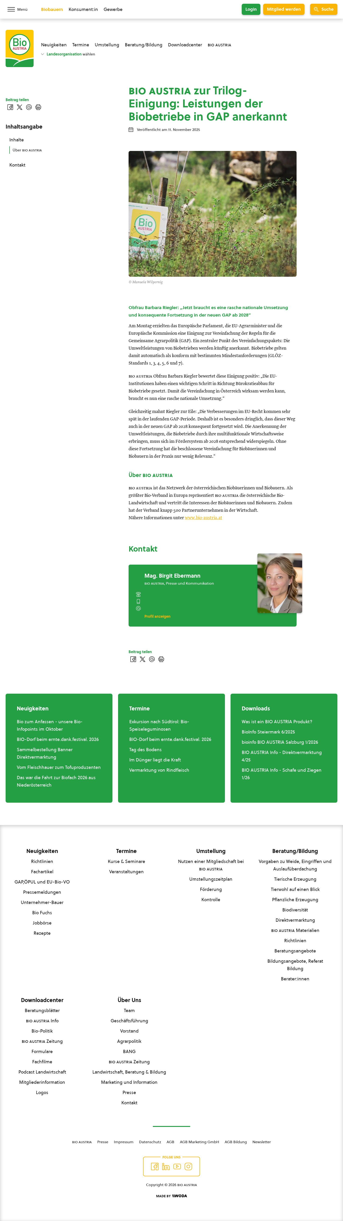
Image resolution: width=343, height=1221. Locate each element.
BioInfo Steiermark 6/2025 (268, 732)
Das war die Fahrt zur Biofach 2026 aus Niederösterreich (56, 781)
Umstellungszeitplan (210, 879)
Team (129, 1010)
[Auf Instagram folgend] (188, 1166)
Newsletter (261, 1141)
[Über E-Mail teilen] (152, 659)
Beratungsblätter (42, 1010)
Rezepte (42, 933)
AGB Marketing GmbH (199, 1141)
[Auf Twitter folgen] (166, 1166)
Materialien (295, 930)
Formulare (42, 1051)
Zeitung (42, 1041)
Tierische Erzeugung (295, 879)
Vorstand (129, 1031)
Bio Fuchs (42, 913)
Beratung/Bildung (143, 45)
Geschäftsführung (129, 1021)
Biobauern (52, 9)
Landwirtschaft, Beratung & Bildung (129, 1072)
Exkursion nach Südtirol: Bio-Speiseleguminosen (159, 725)
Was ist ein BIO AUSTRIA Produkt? (277, 722)
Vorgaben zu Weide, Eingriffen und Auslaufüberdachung (295, 865)
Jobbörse (42, 923)
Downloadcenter (185, 45)
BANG (129, 1051)
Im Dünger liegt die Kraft (155, 760)
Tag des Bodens (145, 750)
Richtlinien (42, 861)
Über (27, 150)
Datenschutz (150, 1141)
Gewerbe (113, 9)
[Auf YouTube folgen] (177, 1166)
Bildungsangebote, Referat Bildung (295, 965)
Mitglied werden (284, 9)
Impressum (123, 1141)
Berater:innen (295, 979)
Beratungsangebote (295, 951)
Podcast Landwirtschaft (42, 1072)
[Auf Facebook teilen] (133, 659)
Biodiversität (295, 910)
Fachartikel (42, 872)
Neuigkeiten (54, 45)
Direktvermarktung (295, 920)
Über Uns (129, 1000)
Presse (129, 1092)
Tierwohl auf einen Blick (295, 889)
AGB (170, 1141)
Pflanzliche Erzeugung (295, 900)
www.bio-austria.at (203, 518)
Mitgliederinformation (42, 1082)
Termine (80, 45)
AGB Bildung (236, 1141)
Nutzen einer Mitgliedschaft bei (211, 865)
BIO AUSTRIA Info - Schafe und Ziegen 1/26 (282, 774)
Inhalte (16, 140)
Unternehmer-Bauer (42, 902)
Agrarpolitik (129, 1041)
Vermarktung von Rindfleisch (159, 770)
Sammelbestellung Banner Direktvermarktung (45, 753)
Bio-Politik (42, 1031)
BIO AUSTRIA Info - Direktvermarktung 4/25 (282, 756)
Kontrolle (210, 900)
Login (251, 9)
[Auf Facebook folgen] (154, 1166)
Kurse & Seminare (126, 861)
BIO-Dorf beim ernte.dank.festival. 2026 (58, 739)
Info (42, 1021)
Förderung (211, 889)
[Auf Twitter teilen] (142, 659)
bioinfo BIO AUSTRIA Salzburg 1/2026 (280, 742)
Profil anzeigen (157, 616)
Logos (42, 1092)
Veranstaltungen (126, 872)
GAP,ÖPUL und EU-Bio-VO (42, 882)
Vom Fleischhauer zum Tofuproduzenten (59, 767)
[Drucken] (161, 659)
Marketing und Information (129, 1082)
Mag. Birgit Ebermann (172, 576)
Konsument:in (83, 9)
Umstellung (107, 45)
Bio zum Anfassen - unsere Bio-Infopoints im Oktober (50, 725)
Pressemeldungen (42, 892)
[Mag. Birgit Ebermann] (279, 583)
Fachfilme (42, 1062)
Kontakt (17, 165)
